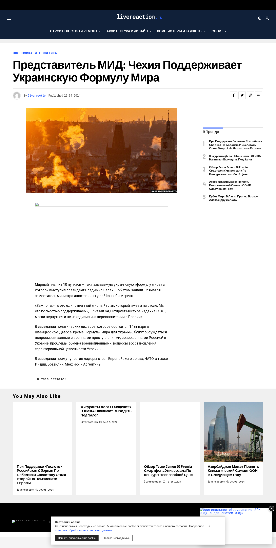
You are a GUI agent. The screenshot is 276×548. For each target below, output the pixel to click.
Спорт (217, 31)
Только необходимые (117, 538)
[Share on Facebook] (233, 95)
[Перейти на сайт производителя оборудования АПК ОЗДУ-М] (236, 526)
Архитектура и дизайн (127, 31)
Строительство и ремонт (73, 31)
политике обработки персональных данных (83, 530)
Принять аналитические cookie (77, 538)
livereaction (37, 95)
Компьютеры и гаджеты (179, 31)
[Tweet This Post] (242, 95)
